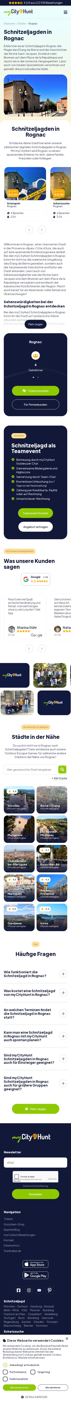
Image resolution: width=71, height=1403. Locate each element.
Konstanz (42, 1325)
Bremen (28, 1325)
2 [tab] (38, 376)
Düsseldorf (35, 1314)
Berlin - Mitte (11, 1310)
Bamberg (33, 1317)
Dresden (39, 1321)
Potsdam (52, 1321)
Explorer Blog (12, 1229)
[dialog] (35, 1369)
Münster (35, 1310)
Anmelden (35, 1194)
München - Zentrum (16, 1306)
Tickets (8, 1218)
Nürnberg (48, 1310)
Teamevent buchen (35, 513)
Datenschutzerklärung (35, 1186)
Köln (24, 1310)
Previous (29, 230)
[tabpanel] (35, 361)
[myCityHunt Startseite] (21, 12)
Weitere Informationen (31, 1357)
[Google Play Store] (35, 1275)
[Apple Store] (35, 1264)
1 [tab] (33, 376)
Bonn (21, 1317)
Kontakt (9, 1240)
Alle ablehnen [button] (52, 1387)
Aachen (26, 1321)
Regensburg (11, 1321)
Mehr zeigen (35, 324)
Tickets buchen (38, 390)
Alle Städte (60, 778)
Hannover (47, 1317)
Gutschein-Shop (14, 1224)
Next (42, 230)
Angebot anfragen (35, 527)
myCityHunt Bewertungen (19, 1234)
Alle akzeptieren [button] (19, 1387)
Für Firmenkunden (35, 404)
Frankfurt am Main (14, 1314)
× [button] (66, 1338)
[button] (35, 1397)
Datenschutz (12, 1245)
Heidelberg (51, 1314)
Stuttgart (10, 1317)
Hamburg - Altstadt (42, 1306)
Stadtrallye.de (12, 1250)
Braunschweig (12, 1325)
